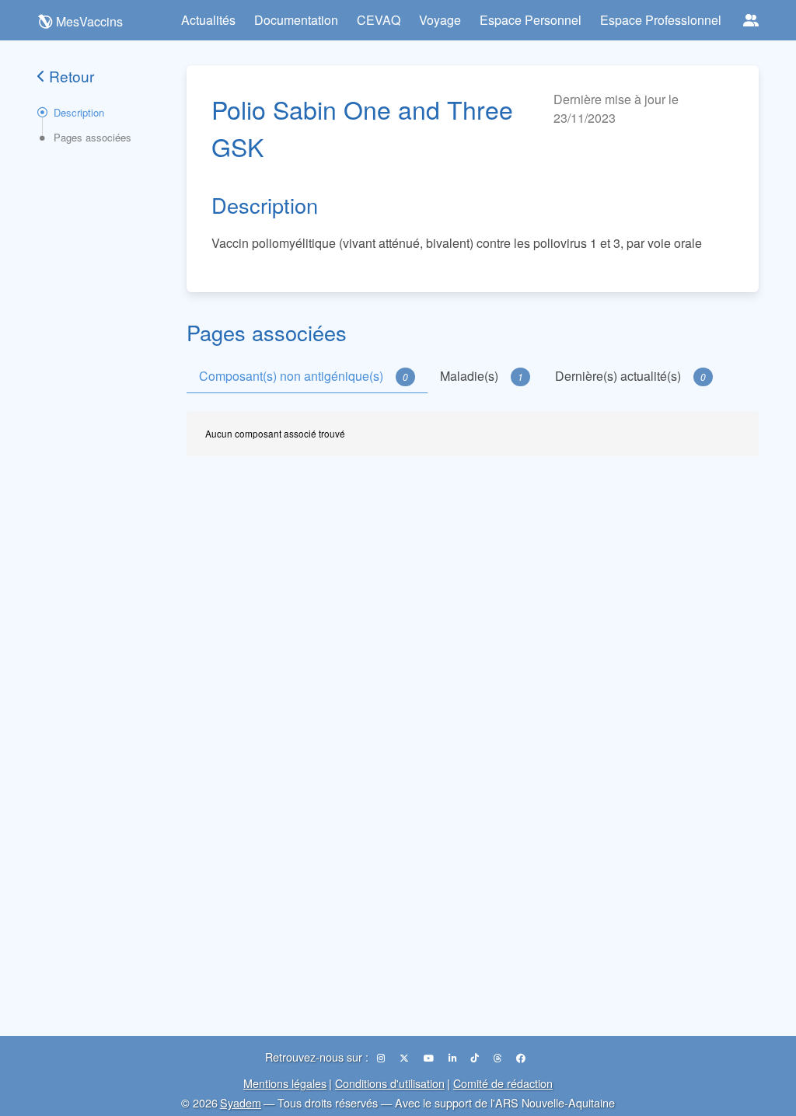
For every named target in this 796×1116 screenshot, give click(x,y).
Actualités (208, 20)
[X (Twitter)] (405, 1057)
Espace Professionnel (660, 20)
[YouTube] (429, 1057)
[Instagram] (382, 1057)
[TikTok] (476, 1057)
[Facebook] (521, 1057)
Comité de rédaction (503, 1083)
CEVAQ (378, 20)
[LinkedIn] (453, 1057)
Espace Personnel (530, 20)
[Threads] (498, 1057)
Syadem (240, 1102)
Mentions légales (284, 1083)
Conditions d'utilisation (390, 1083)
